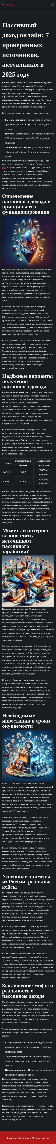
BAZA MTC (8, 4)
